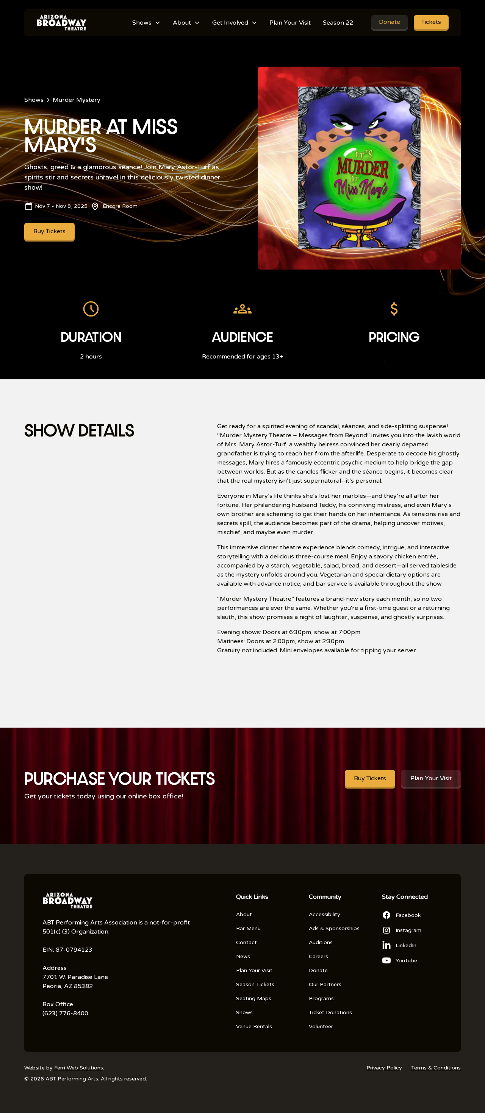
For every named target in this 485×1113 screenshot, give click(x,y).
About (244, 914)
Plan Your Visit (290, 22)
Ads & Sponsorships (334, 928)
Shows (244, 1012)
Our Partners (325, 984)
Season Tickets (255, 984)
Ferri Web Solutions (78, 1068)
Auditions (321, 942)
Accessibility (324, 914)
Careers (318, 956)
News (243, 956)
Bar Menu (248, 928)
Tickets (431, 22)
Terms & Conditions (436, 1068)
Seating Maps (253, 998)
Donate (389, 22)
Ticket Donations (330, 1012)
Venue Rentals (254, 1026)
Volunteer (321, 1026)
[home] (61, 22)
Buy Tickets (49, 231)
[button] (146, 22)
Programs (321, 998)
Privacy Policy (384, 1068)
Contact (246, 942)
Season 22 (338, 22)
